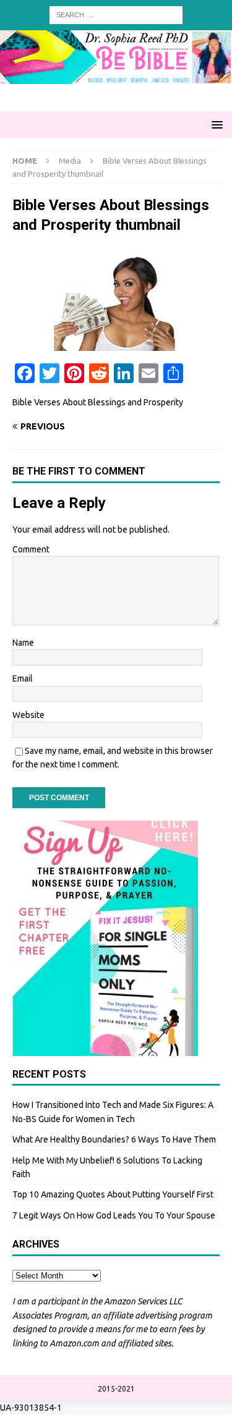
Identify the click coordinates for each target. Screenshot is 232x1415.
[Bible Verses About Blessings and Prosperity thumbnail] (116, 344)
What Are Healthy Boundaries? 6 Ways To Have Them (114, 1139)
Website (28, 715)
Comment (30, 549)
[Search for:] (116, 14)
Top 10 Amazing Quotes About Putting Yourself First (112, 1194)
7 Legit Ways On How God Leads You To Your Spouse (113, 1215)
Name (23, 643)
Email (22, 678)
